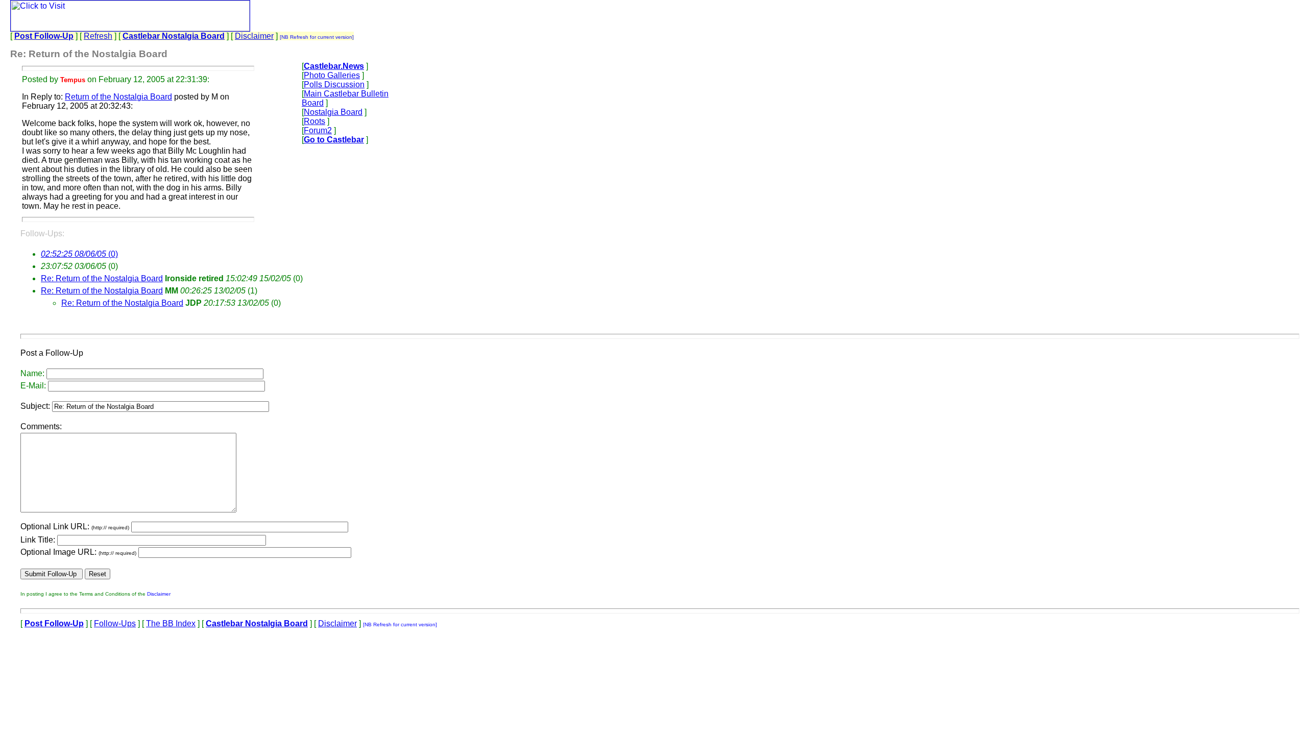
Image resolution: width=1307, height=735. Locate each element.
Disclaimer (254, 36)
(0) (79, 254)
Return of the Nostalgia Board (118, 96)
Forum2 (318, 130)
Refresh (98, 36)
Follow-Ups (115, 623)
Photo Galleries (332, 75)
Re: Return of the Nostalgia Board (102, 278)
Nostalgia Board (333, 112)
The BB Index (171, 623)
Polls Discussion (334, 84)
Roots (314, 121)
